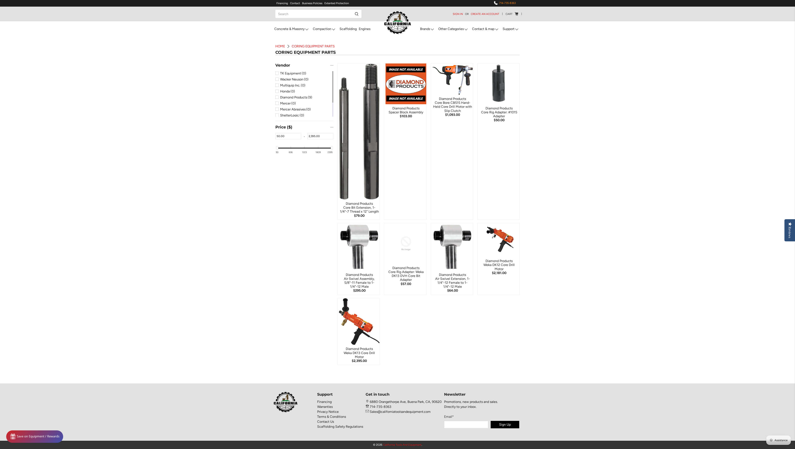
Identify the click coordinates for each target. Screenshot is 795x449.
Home (280, 46)
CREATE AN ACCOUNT (485, 14)
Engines (364, 29)
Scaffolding (348, 29)
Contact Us (325, 422)
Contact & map (483, 29)
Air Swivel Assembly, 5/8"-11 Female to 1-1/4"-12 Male (359, 283)
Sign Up (505, 424)
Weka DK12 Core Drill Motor (499, 267)
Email (449, 417)
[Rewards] (34, 436)
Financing (282, 3)
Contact (295, 3)
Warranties (325, 407)
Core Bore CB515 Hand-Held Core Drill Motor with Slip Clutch (452, 107)
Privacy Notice (328, 412)
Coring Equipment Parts (313, 46)
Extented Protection (336, 3)
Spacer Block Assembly (406, 112)
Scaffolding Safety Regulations (340, 427)
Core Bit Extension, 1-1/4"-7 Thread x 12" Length (359, 209)
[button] (282, 65)
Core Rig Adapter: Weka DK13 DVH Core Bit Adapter (406, 276)
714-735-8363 (507, 3)
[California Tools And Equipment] (398, 23)
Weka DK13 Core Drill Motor (359, 355)
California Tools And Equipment (402, 444)
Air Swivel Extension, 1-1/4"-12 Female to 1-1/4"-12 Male (452, 283)
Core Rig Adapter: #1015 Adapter (499, 114)
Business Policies (312, 3)
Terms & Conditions (331, 417)
